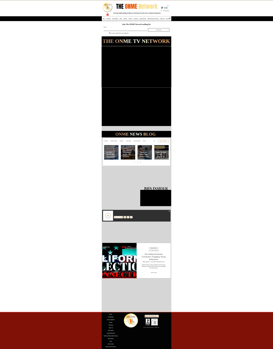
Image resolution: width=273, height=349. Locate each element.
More (144, 140)
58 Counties (110, 330)
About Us (111, 327)
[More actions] (116, 148)
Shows (110, 322)
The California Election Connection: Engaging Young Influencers (154, 256)
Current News (109, 150)
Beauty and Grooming (111, 346)
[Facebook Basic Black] (162, 8)
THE (136, 6)
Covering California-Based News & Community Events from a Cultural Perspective (137, 13)
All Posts (106, 140)
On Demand (110, 317)
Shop (111, 341)
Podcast (121, 140)
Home (110, 314)
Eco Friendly (111, 344)
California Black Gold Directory (111, 336)
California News (114, 140)
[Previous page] (132, 162)
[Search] (169, 17)
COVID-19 (158, 150)
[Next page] (141, 162)
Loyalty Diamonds (111, 333)
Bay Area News (137, 140)
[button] (107, 14)
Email (105, 27)
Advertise (111, 325)
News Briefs (128, 140)
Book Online (111, 338)
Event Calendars (110, 319)
